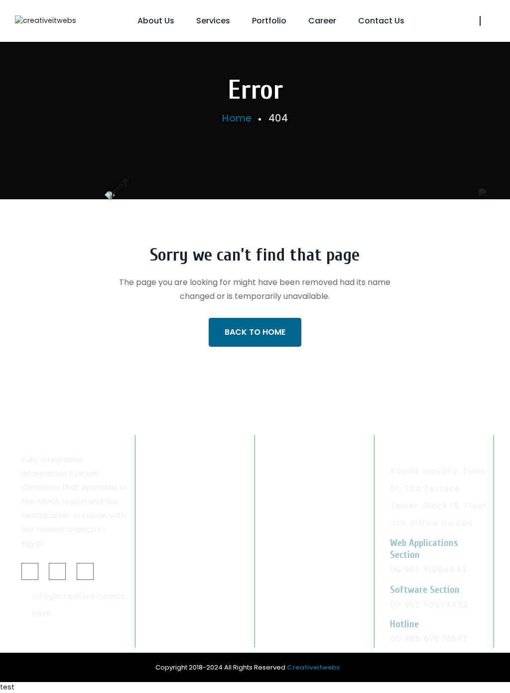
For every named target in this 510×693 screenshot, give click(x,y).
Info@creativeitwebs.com (80, 604)
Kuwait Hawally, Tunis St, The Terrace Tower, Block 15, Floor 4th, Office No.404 (439, 497)
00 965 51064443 (428, 569)
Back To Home (255, 332)
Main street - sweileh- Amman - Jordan (313, 488)
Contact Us (381, 20)
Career (322, 20)
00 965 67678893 (429, 639)
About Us (155, 20)
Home (237, 118)
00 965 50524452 (429, 604)
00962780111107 (305, 531)
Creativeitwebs (313, 667)
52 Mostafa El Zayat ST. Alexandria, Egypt (198, 479)
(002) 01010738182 (192, 513)
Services (213, 20)
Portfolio (269, 20)
